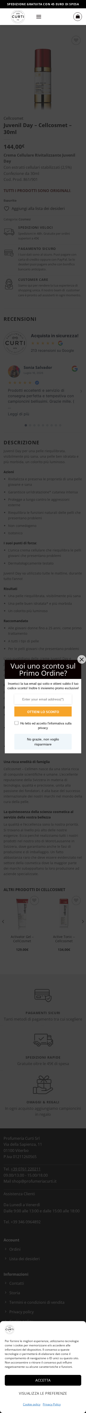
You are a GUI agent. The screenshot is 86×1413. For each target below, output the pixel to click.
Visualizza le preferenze (43, 1393)
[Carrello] (77, 16)
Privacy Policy (52, 1404)
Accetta (42, 1380)
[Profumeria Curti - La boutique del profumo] (18, 16)
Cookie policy (31, 1404)
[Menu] (39, 16)
